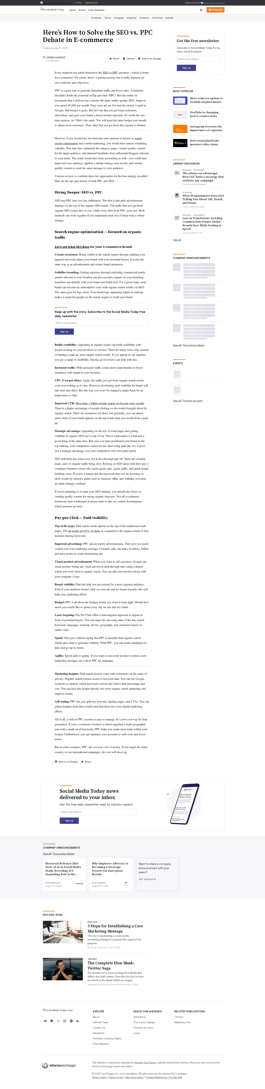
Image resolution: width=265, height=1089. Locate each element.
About (96, 1016)
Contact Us (99, 1027)
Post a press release (193, 345)
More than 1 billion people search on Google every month (110, 403)
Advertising (139, 1016)
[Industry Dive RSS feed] (77, 1021)
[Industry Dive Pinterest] (71, 1021)
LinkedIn (169, 17)
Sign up (64, 331)
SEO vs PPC (110, 72)
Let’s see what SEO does (72, 247)
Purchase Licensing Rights (107, 1038)
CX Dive (78, 3)
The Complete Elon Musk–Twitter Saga (111, 965)
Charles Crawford (55, 57)
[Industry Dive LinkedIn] (45, 1021)
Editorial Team (100, 1022)
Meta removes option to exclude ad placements (206, 100)
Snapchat (132, 17)
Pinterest (144, 17)
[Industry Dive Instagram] (64, 1021)
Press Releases (96, 10)
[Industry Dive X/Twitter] (58, 1021)
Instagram (119, 17)
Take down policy (134, 1077)
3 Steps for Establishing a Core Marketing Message (115, 928)
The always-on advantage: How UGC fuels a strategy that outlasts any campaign (203, 176)
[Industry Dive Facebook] (51, 1021)
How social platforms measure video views (204, 142)
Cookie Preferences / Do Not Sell (164, 1077)
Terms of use (116, 1077)
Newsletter (98, 1033)
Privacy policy (99, 1077)
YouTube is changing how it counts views (204, 114)
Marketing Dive (91, 3)
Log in (137, 1033)
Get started (147, 879)
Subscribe (217, 9)
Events (82, 10)
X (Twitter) (157, 17)
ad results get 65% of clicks (84, 531)
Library (72, 10)
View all (177, 239)
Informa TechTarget (145, 1062)
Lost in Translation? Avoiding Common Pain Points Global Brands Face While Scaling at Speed (202, 223)
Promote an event (192, 400)
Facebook (96, 17)
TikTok (107, 17)
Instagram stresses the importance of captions (206, 128)
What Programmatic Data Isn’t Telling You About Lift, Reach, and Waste (203, 199)
